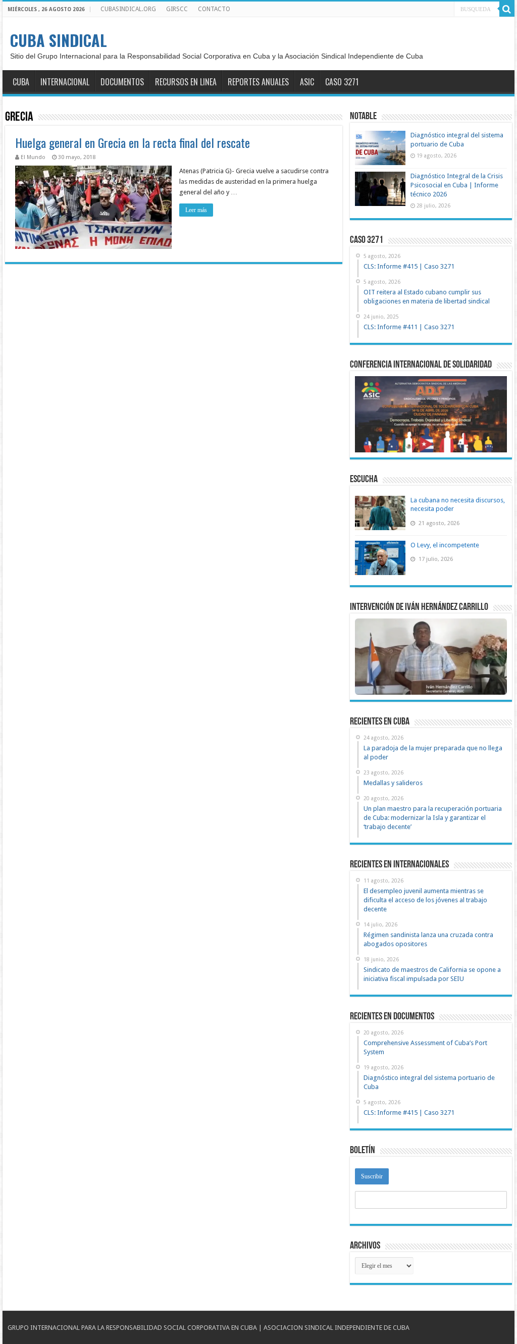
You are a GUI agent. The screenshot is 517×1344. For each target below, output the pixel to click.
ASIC (307, 82)
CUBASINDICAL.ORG (128, 9)
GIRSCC (177, 9)
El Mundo (33, 157)
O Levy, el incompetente (444, 545)
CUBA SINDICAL (58, 40)
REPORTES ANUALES (258, 82)
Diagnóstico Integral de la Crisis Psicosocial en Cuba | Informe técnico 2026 (456, 185)
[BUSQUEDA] (506, 9)
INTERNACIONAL (64, 82)
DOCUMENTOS (122, 82)
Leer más (196, 210)
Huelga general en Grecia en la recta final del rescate (132, 142)
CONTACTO (214, 9)
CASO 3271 (341, 82)
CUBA (21, 82)
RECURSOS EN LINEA (186, 82)
